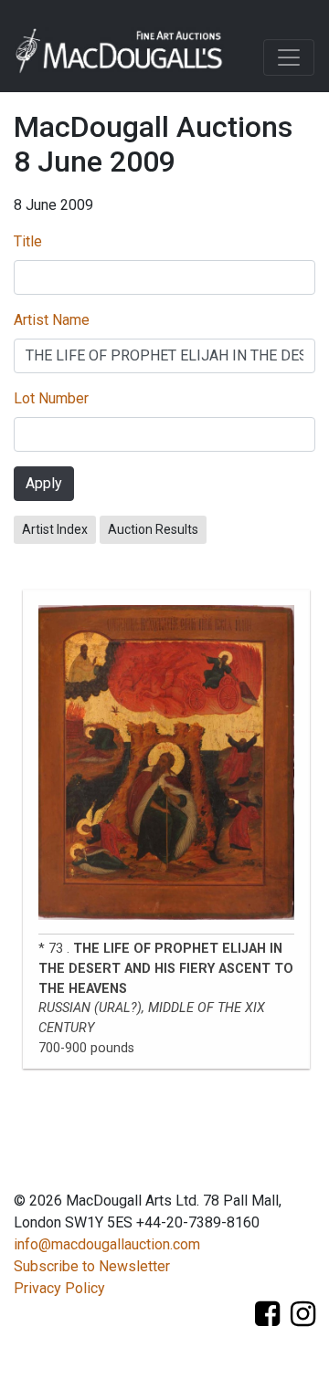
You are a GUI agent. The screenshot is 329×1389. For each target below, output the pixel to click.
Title (28, 241)
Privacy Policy (59, 1288)
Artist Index (55, 529)
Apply (44, 483)
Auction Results (153, 529)
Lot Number (51, 398)
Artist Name (52, 320)
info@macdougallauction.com (107, 1244)
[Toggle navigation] (288, 57)
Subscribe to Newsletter (92, 1266)
